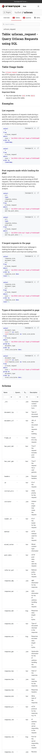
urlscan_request (10, 29)
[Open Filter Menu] (11, 397)
